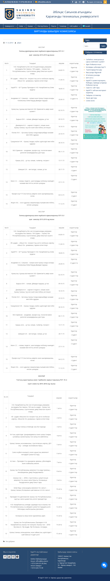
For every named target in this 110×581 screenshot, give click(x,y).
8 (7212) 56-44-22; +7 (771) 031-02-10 (18, 2)
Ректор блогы (43, 26)
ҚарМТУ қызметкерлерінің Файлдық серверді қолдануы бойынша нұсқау (96, 82)
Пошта (53, 26)
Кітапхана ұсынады (93, 75)
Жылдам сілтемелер (94, 2)
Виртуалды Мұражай (93, 72)
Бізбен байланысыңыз (39, 559)
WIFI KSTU (89, 78)
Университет (9, 26)
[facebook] (72, 2)
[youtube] (76, 2)
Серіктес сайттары (93, 88)
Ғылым (30, 26)
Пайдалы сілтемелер (93, 95)
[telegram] (83, 2)
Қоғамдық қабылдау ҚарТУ (96, 67)
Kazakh (87, 26)
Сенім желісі (90, 101)
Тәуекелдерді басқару (94, 70)
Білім (21, 26)
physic (19, 43)
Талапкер (62, 26)
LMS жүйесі (74, 26)
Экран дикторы (91, 98)
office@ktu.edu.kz (44, 2)
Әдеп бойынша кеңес (93, 64)
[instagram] (79, 2)
